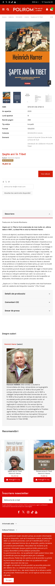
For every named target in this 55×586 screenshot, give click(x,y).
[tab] (27, 214)
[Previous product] (51, 17)
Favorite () (48, 2)
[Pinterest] (9, 182)
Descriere (9, 214)
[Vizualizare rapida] (16, 469)
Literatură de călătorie (36, 144)
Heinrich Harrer (14, 158)
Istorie (30, 137)
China (43, 137)
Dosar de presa (12, 310)
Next (52, 461)
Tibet (30, 146)
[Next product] (52, 17)
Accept (9, 580)
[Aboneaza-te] (50, 500)
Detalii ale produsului (15, 293)
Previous (3, 461)
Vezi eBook (45, 174)
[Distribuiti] (3, 182)
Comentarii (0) (12, 302)
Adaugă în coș (14, 480)
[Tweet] (6, 182)
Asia (36, 137)
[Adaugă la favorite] (13, 469)
